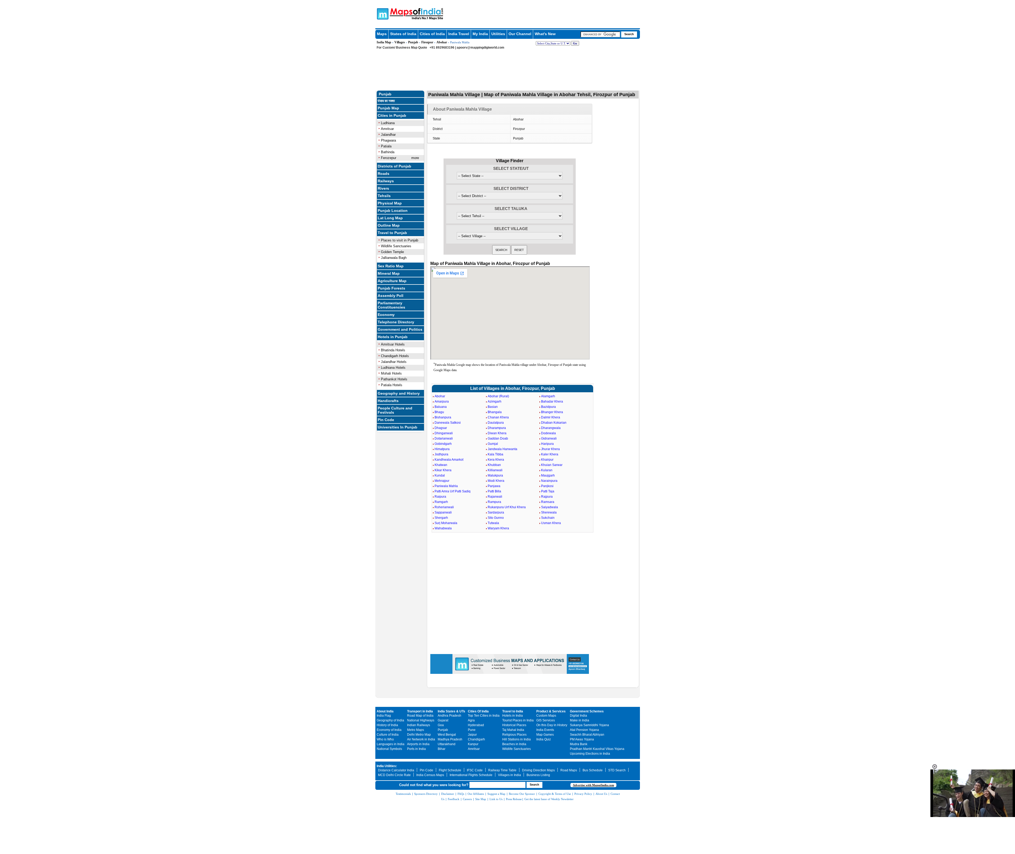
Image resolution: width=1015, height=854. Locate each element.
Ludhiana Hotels (393, 368)
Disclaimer (447, 793)
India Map (384, 42)
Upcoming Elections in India (590, 753)
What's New (545, 34)
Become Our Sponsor (522, 793)
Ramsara (547, 502)
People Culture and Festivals (395, 410)
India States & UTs (451, 711)
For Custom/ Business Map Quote (402, 47)
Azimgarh (494, 401)
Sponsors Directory (426, 793)
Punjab (413, 42)
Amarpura (442, 401)
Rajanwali (495, 496)
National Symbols (389, 749)
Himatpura (442, 449)
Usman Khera (551, 523)
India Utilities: (387, 766)
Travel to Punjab (392, 233)
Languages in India (390, 744)
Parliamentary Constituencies (391, 305)
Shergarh (441, 518)
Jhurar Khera (550, 449)
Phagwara (388, 140)
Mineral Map (389, 273)
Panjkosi (547, 486)
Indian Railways (418, 725)
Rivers (383, 188)
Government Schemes (587, 711)
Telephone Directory (396, 322)
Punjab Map (388, 108)
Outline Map (389, 225)
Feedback (453, 799)
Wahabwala (443, 528)
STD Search (617, 770)
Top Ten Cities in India (484, 715)
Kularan (546, 470)
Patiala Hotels (391, 385)
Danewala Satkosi (448, 422)
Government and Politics (400, 329)
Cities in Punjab (392, 115)
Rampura (494, 502)
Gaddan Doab (498, 438)
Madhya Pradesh (450, 739)
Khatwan (441, 465)
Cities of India (432, 34)
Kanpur (473, 744)
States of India (403, 34)
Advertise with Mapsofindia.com (593, 785)
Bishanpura (443, 417)
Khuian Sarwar (551, 465)
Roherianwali (444, 507)
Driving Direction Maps (538, 770)
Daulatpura (496, 422)
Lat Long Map (390, 218)
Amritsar (387, 129)
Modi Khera (496, 481)
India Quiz (543, 739)
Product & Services (551, 711)
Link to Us (496, 799)
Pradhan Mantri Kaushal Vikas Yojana (597, 749)
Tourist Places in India (518, 720)
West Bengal (447, 734)
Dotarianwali (444, 438)
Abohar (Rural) (498, 396)
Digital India (578, 715)
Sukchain (548, 518)
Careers (467, 799)
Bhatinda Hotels (393, 350)
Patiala (386, 146)
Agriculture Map (392, 281)
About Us (601, 793)
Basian (493, 407)
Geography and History (399, 393)
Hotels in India (512, 715)
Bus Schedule (593, 770)
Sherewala (549, 512)
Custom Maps (546, 715)
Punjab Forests (391, 288)
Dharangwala (551, 428)
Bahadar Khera (552, 401)
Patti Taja (547, 491)
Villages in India (509, 775)
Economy (386, 314)
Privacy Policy (583, 793)
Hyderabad (476, 725)
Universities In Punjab (397, 427)
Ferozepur (388, 158)
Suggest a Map (496, 793)
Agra (471, 720)
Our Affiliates (476, 793)
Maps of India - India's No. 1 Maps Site (381, 13)
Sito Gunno (496, 518)
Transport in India (420, 711)
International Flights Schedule (471, 775)
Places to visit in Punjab (399, 240)
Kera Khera (496, 459)
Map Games (545, 734)
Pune (472, 730)
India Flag (384, 715)
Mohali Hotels (391, 373)
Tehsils (384, 196)
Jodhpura (441, 454)
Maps (382, 34)
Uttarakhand (446, 744)
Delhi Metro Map (419, 734)
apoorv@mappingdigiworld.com (480, 47)
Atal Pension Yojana (584, 730)
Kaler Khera (549, 454)
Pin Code (386, 420)
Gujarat (443, 720)
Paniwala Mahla (446, 486)
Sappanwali (443, 512)
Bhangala (495, 412)
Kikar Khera (443, 470)
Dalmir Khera (550, 417)
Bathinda (387, 152)
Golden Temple (392, 252)
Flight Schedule (450, 770)
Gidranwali (549, 438)
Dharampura (497, 428)
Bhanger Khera (552, 412)
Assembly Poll (390, 295)
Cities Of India (478, 711)
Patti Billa (494, 491)
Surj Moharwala (446, 523)
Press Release (514, 799)
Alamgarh (548, 396)
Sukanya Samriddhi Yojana (589, 725)
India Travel (458, 34)
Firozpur (427, 42)
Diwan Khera (497, 433)
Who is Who (385, 739)
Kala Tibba (495, 454)
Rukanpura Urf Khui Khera (507, 507)
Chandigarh (476, 739)
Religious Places (514, 734)
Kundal (440, 475)
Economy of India (389, 730)
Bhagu (439, 412)
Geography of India (390, 720)
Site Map (480, 799)
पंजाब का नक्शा (386, 101)
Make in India (579, 720)
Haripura (547, 444)
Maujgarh (548, 475)
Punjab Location (393, 210)
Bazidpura (548, 407)
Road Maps (568, 770)
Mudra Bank (578, 744)
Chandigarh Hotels (395, 356)
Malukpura (495, 475)
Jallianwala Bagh (394, 258)
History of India (387, 725)
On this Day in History (551, 725)
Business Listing (538, 775)
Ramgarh (441, 502)
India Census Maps (430, 775)
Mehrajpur (442, 481)
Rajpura (547, 496)
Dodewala (548, 433)
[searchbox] (600, 34)
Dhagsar (441, 428)
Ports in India (416, 749)
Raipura (440, 496)
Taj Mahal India (513, 730)
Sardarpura (496, 512)
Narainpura (549, 481)
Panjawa (494, 486)
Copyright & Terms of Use (554, 793)
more (415, 158)
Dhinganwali (444, 433)
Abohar (441, 42)
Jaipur (472, 734)
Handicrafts (388, 401)
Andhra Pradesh (449, 715)
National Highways (420, 720)
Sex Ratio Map (391, 266)
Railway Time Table (502, 770)
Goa (441, 725)
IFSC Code (475, 770)
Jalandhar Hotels (394, 362)
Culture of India (388, 734)
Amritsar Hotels (393, 344)
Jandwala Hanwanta (502, 449)
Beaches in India (514, 744)
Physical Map (390, 203)
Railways (386, 181)
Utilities (498, 34)
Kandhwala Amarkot (449, 459)
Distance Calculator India (396, 770)
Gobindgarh (443, 444)
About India (385, 711)
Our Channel (520, 34)
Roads (383, 173)
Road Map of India (420, 715)
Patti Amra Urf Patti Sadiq (452, 491)
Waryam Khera (498, 528)
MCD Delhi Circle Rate (394, 775)
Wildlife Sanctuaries (396, 246)
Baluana (441, 407)
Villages (399, 42)
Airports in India (418, 744)
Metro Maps (415, 730)
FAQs (461, 793)
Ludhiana (388, 123)
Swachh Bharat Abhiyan (587, 734)
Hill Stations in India (516, 739)
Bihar (441, 749)
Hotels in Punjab (393, 337)
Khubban (494, 465)
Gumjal (493, 444)
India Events (545, 730)
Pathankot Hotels (394, 379)
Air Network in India (421, 739)
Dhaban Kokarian (553, 422)
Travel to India (512, 711)
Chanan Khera (498, 417)
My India (480, 34)
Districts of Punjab (394, 166)
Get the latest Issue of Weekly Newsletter (549, 799)
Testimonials (403, 793)
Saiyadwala (549, 507)
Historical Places (514, 725)
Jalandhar (388, 135)
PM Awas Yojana (582, 739)
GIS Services (545, 720)
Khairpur (547, 459)
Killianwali (495, 470)
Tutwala (493, 523)
